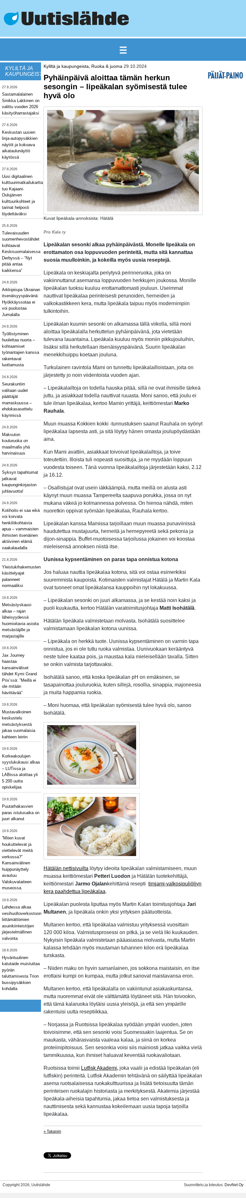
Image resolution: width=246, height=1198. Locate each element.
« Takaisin (52, 1131)
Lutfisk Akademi (99, 1068)
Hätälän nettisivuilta (66, 868)
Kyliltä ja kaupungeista (66, 66)
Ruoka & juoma (106, 66)
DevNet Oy (234, 1185)
